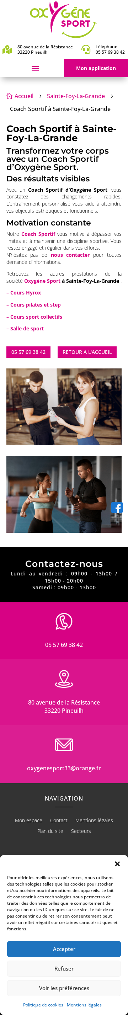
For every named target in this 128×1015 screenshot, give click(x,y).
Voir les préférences (64, 988)
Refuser (64, 968)
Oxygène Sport (42, 280)
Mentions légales (84, 1005)
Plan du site (50, 831)
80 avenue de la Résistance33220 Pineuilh (64, 706)
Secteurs (81, 831)
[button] (117, 863)
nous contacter (70, 254)
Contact (59, 821)
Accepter (64, 948)
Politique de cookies (43, 1005)
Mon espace (28, 821)
